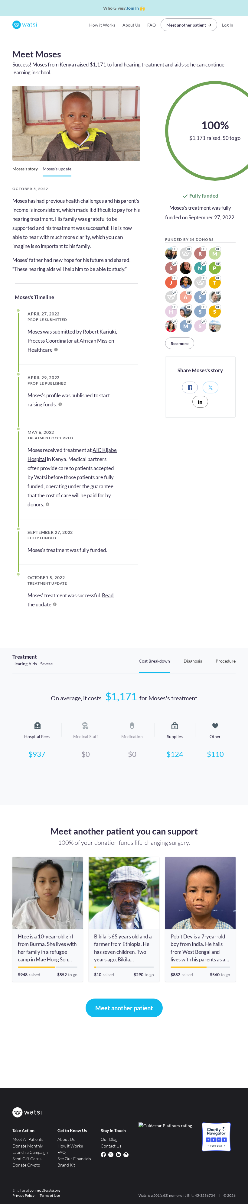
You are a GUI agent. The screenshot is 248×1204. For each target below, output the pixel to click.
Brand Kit (66, 1164)
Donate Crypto (26, 1164)
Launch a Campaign (30, 1152)
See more (179, 343)
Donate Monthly (27, 1145)
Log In (227, 24)
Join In (132, 8)
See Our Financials (74, 1158)
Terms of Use (50, 1195)
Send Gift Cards (26, 1158)
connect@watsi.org (45, 1190)
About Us (131, 24)
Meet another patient (186, 24)
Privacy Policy (23, 1195)
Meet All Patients (27, 1139)
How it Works (102, 24)
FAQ (151, 24)
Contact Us (111, 1145)
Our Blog (109, 1139)
